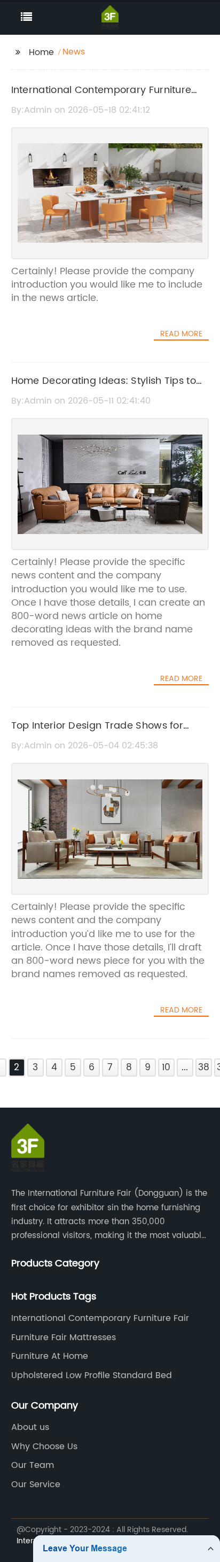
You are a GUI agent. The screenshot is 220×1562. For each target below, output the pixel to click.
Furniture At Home (49, 1356)
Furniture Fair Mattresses (63, 1337)
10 (166, 1067)
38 (203, 1067)
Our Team (32, 1465)
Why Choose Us (44, 1446)
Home (41, 52)
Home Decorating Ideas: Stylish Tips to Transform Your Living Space (103, 388)
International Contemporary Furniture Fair (100, 1318)
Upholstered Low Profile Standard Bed (91, 1375)
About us (30, 1427)
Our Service (35, 1484)
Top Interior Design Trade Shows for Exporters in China (97, 733)
